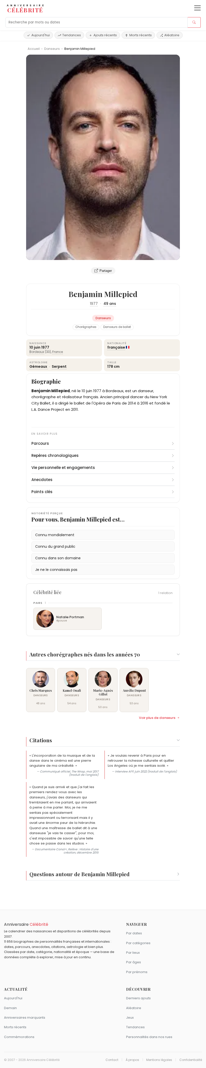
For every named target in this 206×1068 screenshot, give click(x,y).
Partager (105, 271)
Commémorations (19, 1037)
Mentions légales (159, 1060)
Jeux (130, 1017)
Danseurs (52, 48)
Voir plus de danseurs (157, 718)
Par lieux (133, 952)
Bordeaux (36, 352)
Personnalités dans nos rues (149, 1037)
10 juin (34, 347)
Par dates (134, 933)
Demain (10, 1008)
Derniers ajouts (138, 998)
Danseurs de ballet (117, 327)
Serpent (59, 366)
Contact (112, 1060)
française (116, 347)
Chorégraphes (85, 327)
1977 (94, 303)
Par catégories (138, 943)
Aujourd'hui (40, 35)
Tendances (71, 35)
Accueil (34, 48)
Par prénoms (136, 972)
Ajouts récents (105, 35)
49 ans (110, 303)
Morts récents (140, 35)
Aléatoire (171, 35)
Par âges (133, 962)
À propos (132, 1060)
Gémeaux (38, 366)
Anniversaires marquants (24, 1017)
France (57, 352)
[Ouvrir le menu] (197, 8)
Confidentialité (190, 1060)
